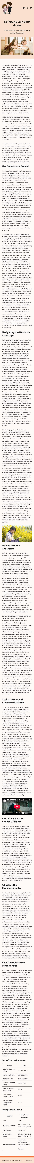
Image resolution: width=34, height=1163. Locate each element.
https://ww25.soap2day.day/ (20, 1040)
